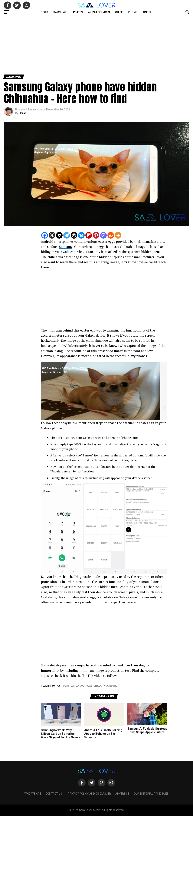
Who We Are (32, 793)
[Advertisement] (96, 44)
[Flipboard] (88, 235)
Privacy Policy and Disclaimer (89, 793)
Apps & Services (99, 12)
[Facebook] (44, 235)
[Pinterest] (96, 235)
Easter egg (95, 686)
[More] (118, 235)
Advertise (122, 793)
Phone (132, 12)
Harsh (22, 113)
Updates (77, 12)
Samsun (65, 246)
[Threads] (74, 235)
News (44, 12)
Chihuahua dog (74, 686)
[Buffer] (59, 235)
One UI (147, 12)
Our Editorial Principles (151, 793)
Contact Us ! (54, 793)
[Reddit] (110, 235)
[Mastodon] (103, 235)
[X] (52, 235)
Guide (119, 12)
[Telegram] (66, 235)
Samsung (59, 12)
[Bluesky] (81, 235)
